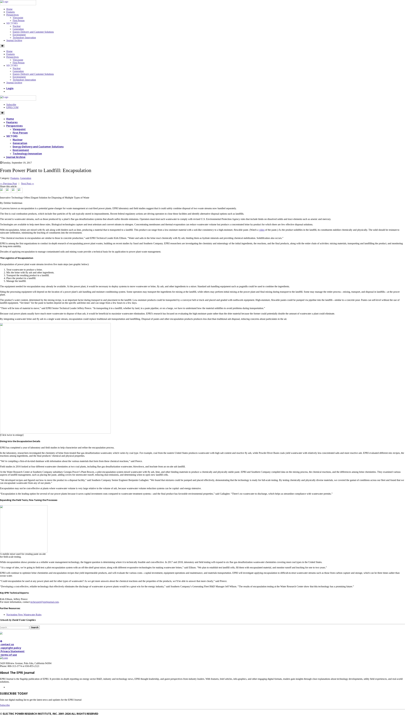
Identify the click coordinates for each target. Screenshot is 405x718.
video (262, 229)
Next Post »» (27, 183)
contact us (7, 644)
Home (9, 9)
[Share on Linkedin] (14, 190)
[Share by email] (20, 190)
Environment (19, 34)
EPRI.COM (12, 107)
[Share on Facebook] (2, 190)
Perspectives (12, 14)
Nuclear (17, 26)
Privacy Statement (12, 651)
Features (10, 12)
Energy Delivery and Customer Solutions (33, 31)
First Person (19, 20)
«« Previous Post (8, 183)
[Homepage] (18, 4)
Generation (18, 29)
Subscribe (11, 104)
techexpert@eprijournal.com (44, 602)
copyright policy (10, 648)
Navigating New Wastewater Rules (23, 614)
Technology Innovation (24, 37)
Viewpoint (18, 17)
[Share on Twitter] (8, 190)
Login (9, 88)
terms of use (8, 655)
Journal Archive (14, 40)
